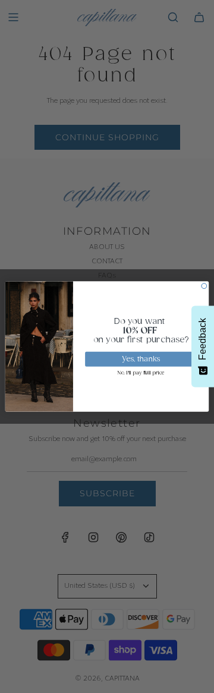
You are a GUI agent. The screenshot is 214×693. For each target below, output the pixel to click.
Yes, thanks (141, 359)
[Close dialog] (204, 286)
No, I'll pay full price (141, 373)
